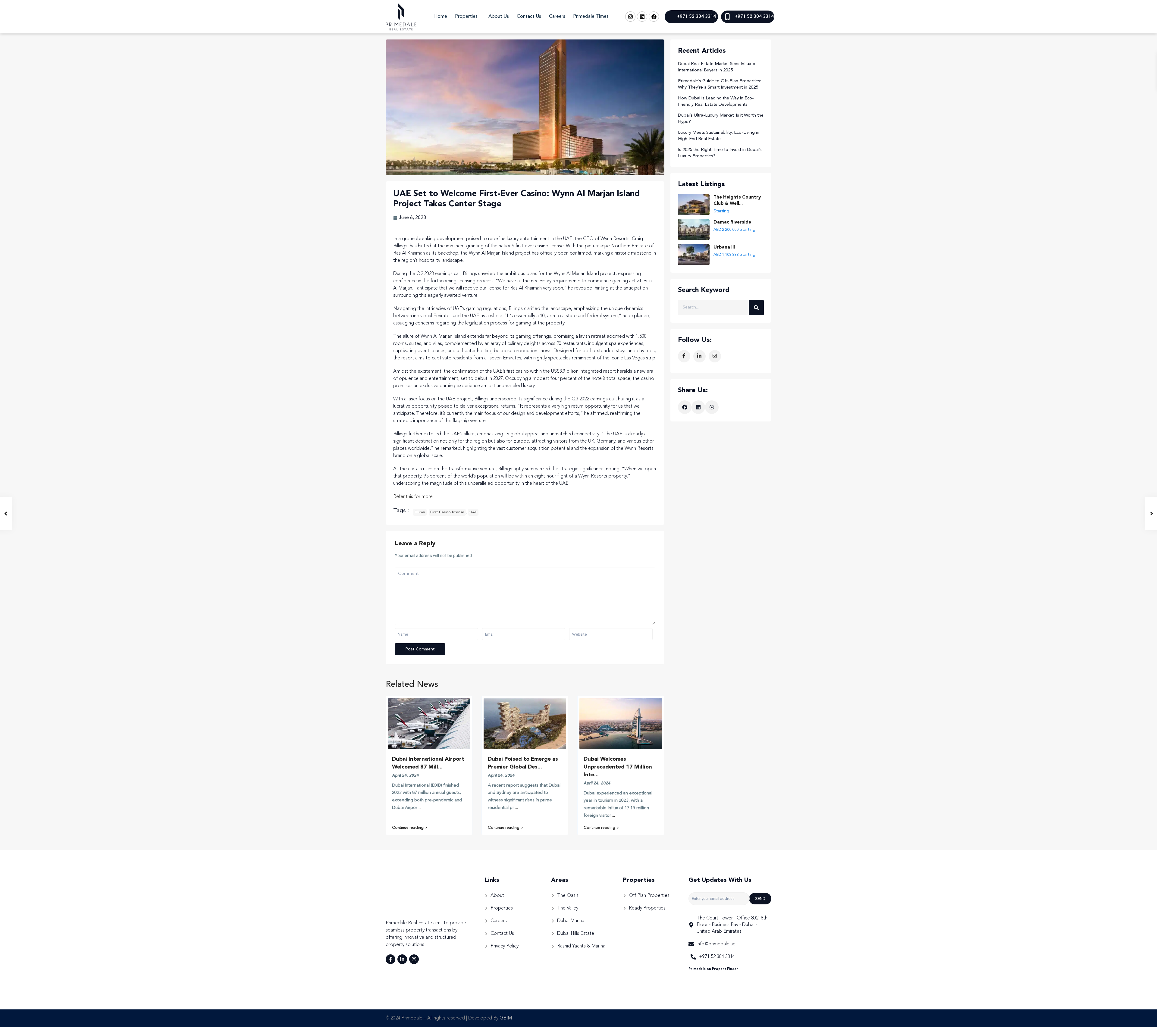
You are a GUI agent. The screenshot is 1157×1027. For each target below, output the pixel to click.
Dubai (420, 512)
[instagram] (715, 356)
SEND (760, 898)
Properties (466, 16)
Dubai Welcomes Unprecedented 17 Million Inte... (618, 767)
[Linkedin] (642, 16)
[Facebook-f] (390, 959)
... (420, 808)
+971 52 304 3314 (696, 16)
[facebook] (684, 356)
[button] (684, 407)
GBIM (506, 1018)
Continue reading (408, 828)
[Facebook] (654, 16)
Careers (557, 16)
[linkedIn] (699, 356)
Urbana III (724, 247)
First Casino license (447, 512)
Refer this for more (413, 496)
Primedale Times (591, 16)
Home (440, 16)
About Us (498, 16)
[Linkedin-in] (402, 959)
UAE (473, 512)
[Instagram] (630, 16)
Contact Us (529, 16)
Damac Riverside (732, 222)
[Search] (756, 307)
